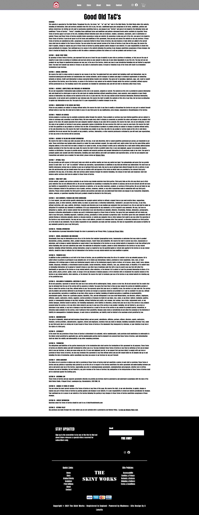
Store (68, 475)
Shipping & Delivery (128, 481)
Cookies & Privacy (128, 475)
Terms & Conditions (128, 484)
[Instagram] (132, 5)
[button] (143, 5)
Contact (68, 489)
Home (68, 472)
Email (111, 428)
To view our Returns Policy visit (128, 410)
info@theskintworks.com (95, 403)
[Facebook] (136, 5)
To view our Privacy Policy (115, 231)
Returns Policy (100, 155)
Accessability (128, 472)
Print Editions (68, 484)
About (68, 486)
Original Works (68, 478)
